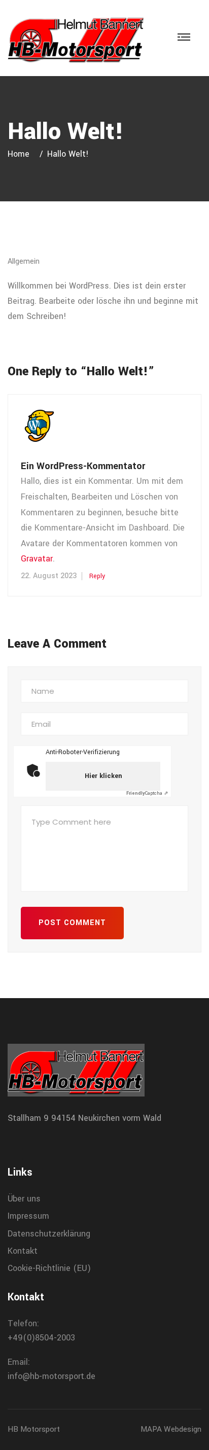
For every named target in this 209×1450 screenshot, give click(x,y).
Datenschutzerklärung (49, 1234)
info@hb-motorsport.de (51, 1376)
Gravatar (37, 558)
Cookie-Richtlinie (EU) (49, 1268)
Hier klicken (103, 776)
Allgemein (24, 261)
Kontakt (23, 1251)
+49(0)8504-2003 (41, 1337)
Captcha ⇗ (147, 793)
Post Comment (72, 922)
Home (21, 154)
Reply (97, 576)
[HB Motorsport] (76, 37)
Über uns (24, 1199)
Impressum (28, 1216)
